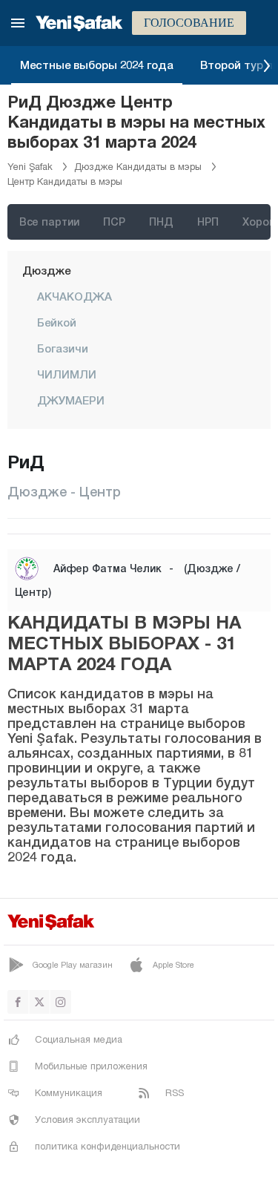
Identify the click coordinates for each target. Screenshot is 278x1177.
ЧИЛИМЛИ (66, 374)
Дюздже (46, 270)
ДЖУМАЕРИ (71, 400)
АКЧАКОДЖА (74, 296)
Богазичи (62, 348)
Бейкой (56, 322)
